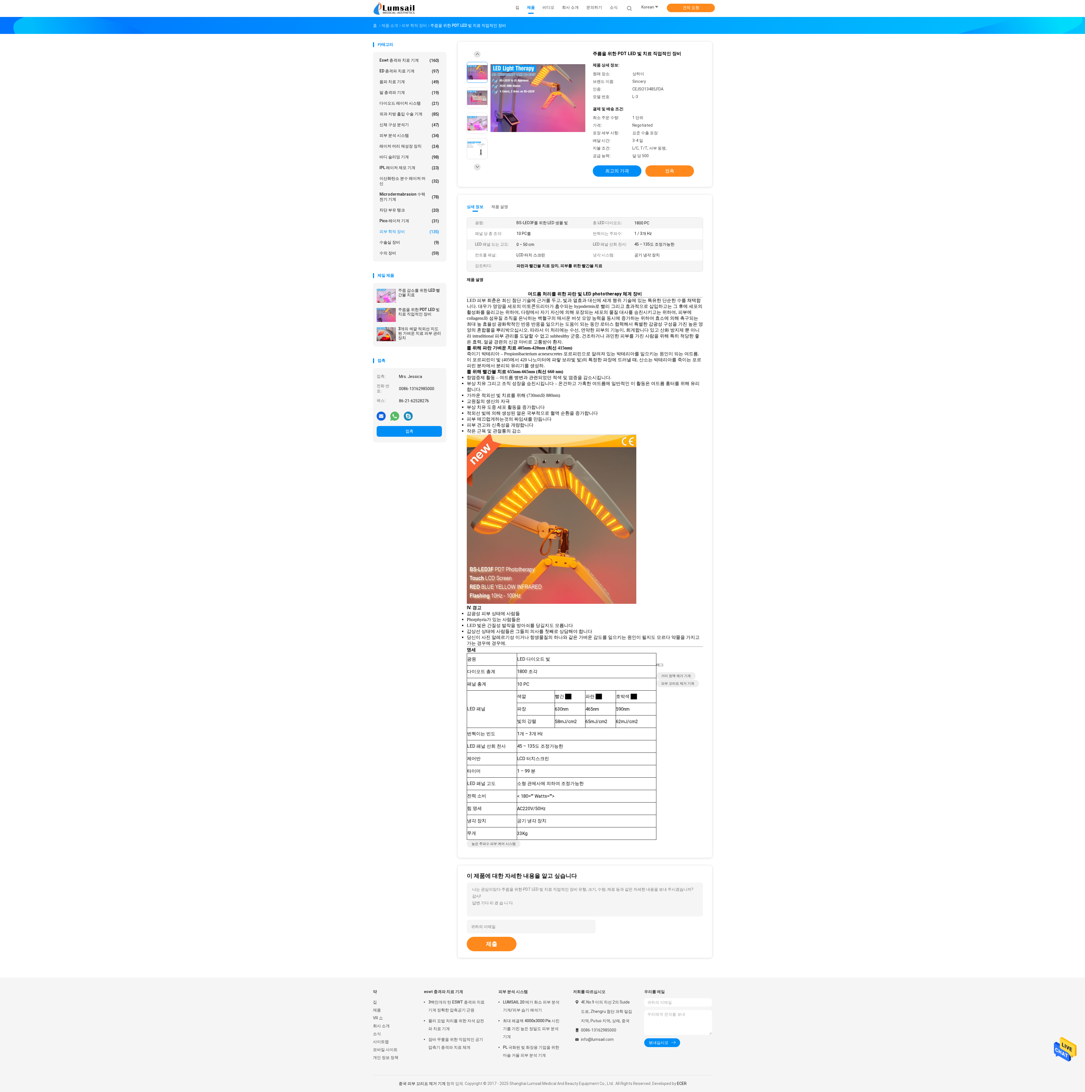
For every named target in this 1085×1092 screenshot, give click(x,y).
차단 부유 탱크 (409, 210)
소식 (377, 1034)
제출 (491, 943)
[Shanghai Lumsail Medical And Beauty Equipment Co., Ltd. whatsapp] (394, 415)
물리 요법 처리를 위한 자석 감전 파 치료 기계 (456, 1025)
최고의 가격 (617, 171)
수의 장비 (409, 253)
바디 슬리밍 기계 (409, 157)
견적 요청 (691, 7)
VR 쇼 (378, 1018)
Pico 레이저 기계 (409, 221)
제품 (377, 1010)
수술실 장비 (409, 242)
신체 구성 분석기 (409, 124)
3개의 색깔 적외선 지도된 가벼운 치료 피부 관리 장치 (419, 333)
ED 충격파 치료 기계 (409, 71)
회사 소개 (381, 1026)
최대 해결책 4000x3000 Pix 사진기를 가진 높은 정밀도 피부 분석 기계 (531, 1029)
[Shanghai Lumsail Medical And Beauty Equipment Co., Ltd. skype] (408, 415)
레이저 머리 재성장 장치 (409, 146)
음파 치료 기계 (409, 81)
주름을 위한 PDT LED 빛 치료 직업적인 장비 (419, 311)
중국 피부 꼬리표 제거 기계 (422, 1083)
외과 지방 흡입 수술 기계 (409, 114)
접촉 (409, 431)
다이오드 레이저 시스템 (409, 103)
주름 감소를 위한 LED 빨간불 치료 (419, 292)
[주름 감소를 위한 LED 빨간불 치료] (386, 295)
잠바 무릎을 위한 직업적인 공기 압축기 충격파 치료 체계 (455, 1043)
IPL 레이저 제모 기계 (409, 167)
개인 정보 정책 (385, 1057)
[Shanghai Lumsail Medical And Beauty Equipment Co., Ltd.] (395, 8)
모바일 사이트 (385, 1049)
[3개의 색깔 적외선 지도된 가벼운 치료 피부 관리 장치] (386, 334)
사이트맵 (381, 1041)
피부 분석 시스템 (409, 135)
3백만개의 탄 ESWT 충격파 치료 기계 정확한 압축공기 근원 (456, 1006)
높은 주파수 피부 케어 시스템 (494, 844)
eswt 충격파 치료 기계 (409, 60)
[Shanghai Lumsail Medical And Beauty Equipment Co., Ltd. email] (381, 415)
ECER (682, 1083)
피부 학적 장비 (409, 231)
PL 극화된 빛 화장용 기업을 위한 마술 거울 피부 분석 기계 (531, 1051)
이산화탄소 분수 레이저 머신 (409, 181)
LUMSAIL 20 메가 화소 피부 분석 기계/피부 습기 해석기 (531, 1006)
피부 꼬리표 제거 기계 (677, 684)
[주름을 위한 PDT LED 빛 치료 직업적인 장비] (386, 315)
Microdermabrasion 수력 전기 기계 (409, 197)
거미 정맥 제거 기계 (676, 676)
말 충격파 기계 (409, 92)
